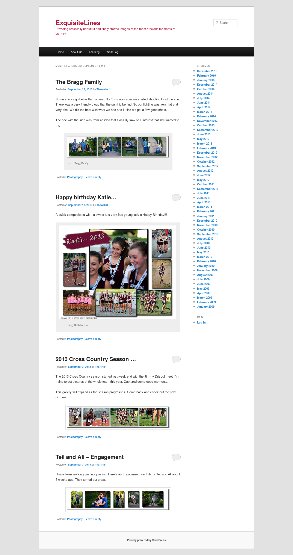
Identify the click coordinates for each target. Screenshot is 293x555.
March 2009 (204, 297)
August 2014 (205, 93)
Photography (75, 177)
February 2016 (206, 75)
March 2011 (204, 207)
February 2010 (206, 261)
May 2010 (203, 252)
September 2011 (207, 189)
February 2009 (206, 302)
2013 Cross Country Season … (96, 359)
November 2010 (207, 225)
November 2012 (207, 157)
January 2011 (205, 216)
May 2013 (203, 139)
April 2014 (203, 107)
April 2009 (203, 293)
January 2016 (205, 80)
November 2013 (207, 121)
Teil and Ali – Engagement (90, 457)
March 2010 (204, 257)
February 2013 (206, 148)
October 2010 (205, 229)
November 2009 (207, 270)
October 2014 (205, 89)
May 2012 (203, 180)
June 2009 (203, 284)
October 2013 (205, 125)
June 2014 (203, 102)
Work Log (112, 52)
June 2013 (203, 134)
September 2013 (207, 130)
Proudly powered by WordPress (146, 540)
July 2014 (203, 98)
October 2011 (205, 184)
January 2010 (205, 266)
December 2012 (207, 152)
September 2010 (207, 234)
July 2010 (203, 243)
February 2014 (206, 116)
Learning (94, 52)
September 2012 (207, 166)
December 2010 (207, 220)
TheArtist (102, 89)
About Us (76, 52)
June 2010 (203, 247)
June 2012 (203, 175)
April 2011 (203, 202)
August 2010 (205, 238)
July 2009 (203, 279)
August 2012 (205, 170)
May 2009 (203, 288)
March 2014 (204, 112)
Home (60, 52)
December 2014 (207, 84)
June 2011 (203, 198)
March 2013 (204, 143)
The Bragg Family (79, 82)
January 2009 (205, 306)
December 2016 (207, 71)
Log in (201, 322)
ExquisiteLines (78, 22)
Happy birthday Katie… (86, 197)
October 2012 (205, 161)
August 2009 (205, 275)
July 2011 (203, 193)
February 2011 (206, 211)
